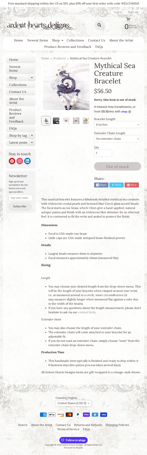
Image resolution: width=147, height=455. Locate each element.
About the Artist (121, 40)
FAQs (99, 47)
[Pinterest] (12, 161)
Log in (118, 12)
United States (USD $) (72, 403)
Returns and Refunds (88, 425)
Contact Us (96, 40)
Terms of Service (68, 429)
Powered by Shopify (73, 447)
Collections (75, 40)
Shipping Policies (117, 425)
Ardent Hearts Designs (72, 445)
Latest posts (22, 143)
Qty (96, 147)
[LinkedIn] (27, 161)
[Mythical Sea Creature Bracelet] (46, 120)
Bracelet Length (104, 119)
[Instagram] (19, 161)
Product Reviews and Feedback (67, 47)
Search (22, 425)
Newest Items (37, 40)
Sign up (133, 12)
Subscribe (19, 206)
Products (59, 58)
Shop (58, 41)
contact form (86, 312)
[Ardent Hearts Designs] (42, 25)
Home (18, 40)
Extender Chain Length (109, 133)
